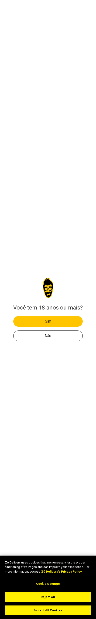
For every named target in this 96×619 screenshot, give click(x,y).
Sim (48, 321)
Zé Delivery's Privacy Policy (61, 571)
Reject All (48, 597)
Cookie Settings (48, 583)
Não (48, 336)
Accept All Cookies (48, 610)
